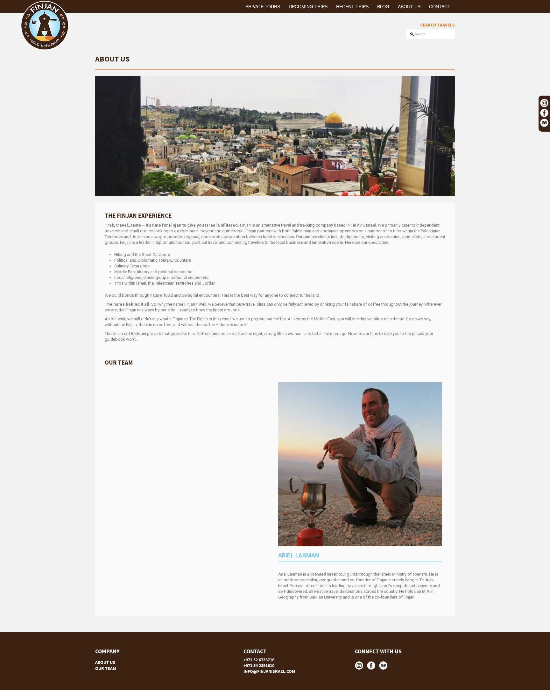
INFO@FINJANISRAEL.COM (269, 671)
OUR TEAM (105, 668)
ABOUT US (105, 662)
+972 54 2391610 (258, 665)
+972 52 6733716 (258, 660)
